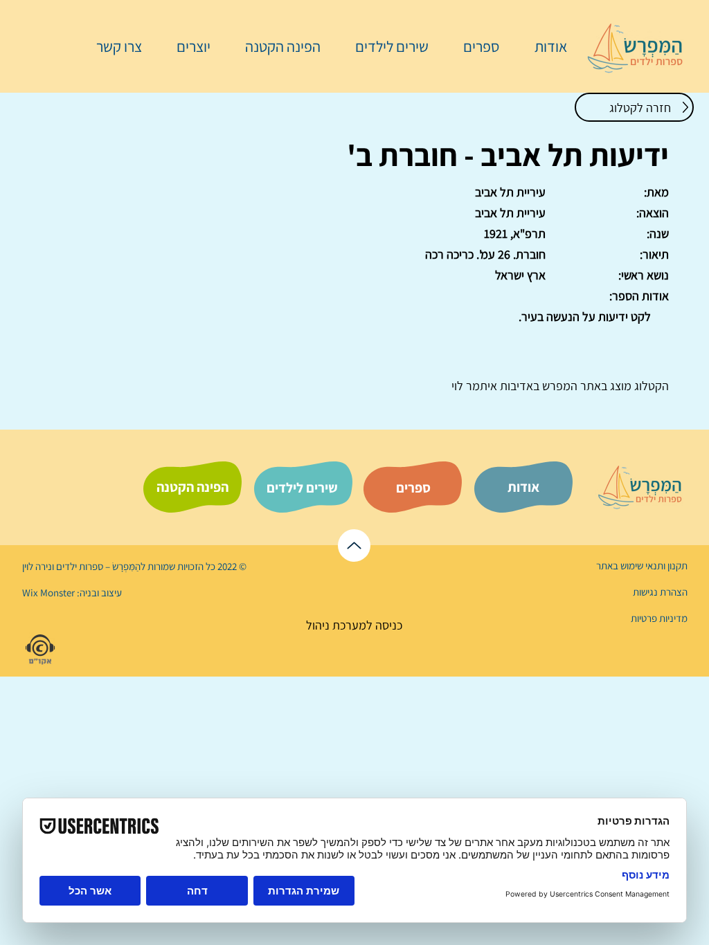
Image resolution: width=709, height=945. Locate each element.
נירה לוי (38, 566)
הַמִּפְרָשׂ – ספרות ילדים (97, 566)
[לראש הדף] (354, 545)
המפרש (558, 386)
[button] (474, 46)
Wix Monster (48, 592)
